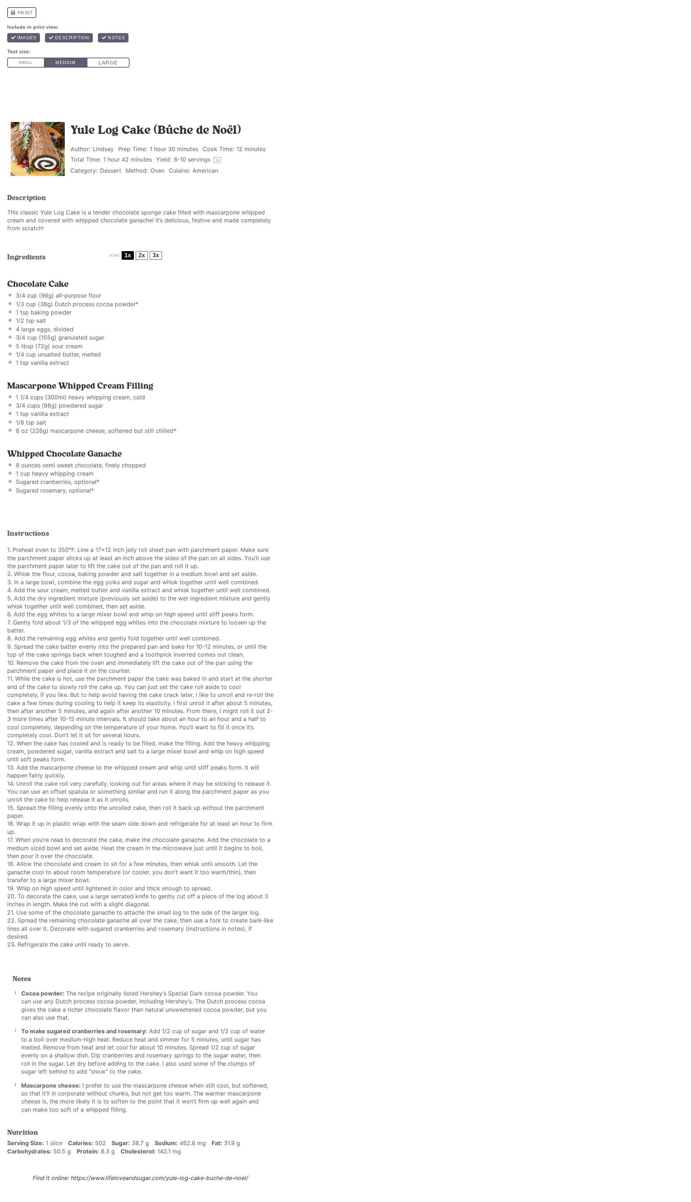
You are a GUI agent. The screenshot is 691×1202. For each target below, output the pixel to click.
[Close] (475, 530)
